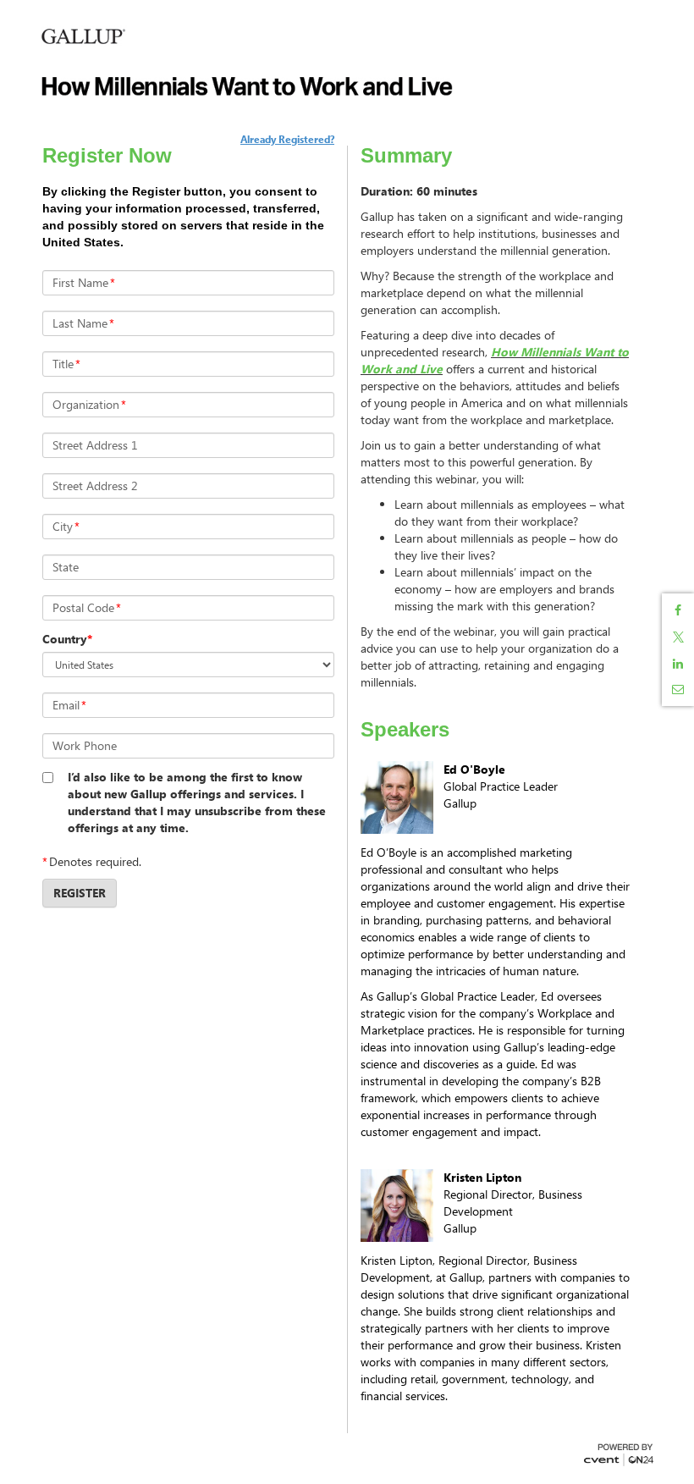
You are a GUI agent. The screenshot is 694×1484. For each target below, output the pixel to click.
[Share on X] (678, 637)
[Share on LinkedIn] (678, 663)
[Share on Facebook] (678, 610)
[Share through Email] (678, 689)
